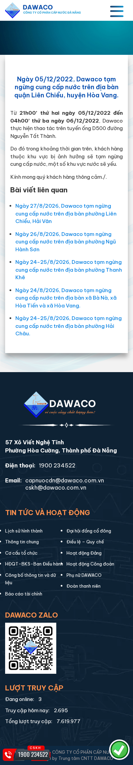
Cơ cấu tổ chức (21, 553)
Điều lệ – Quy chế (85, 541)
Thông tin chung (22, 541)
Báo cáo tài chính (23, 593)
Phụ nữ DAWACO (84, 575)
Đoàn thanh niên (83, 586)
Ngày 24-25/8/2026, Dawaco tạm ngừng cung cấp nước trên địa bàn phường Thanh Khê (68, 270)
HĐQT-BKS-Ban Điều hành (34, 564)
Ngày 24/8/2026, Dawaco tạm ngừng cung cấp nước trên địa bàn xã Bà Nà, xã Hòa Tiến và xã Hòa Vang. (66, 298)
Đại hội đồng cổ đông (88, 530)
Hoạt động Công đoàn (90, 564)
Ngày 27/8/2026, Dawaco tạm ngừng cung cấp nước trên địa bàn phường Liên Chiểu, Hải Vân (66, 213)
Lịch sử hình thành (24, 530)
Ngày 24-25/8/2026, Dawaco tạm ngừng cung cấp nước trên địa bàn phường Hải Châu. (68, 326)
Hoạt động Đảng (84, 553)
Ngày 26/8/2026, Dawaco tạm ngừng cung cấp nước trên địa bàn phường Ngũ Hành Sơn (65, 242)
